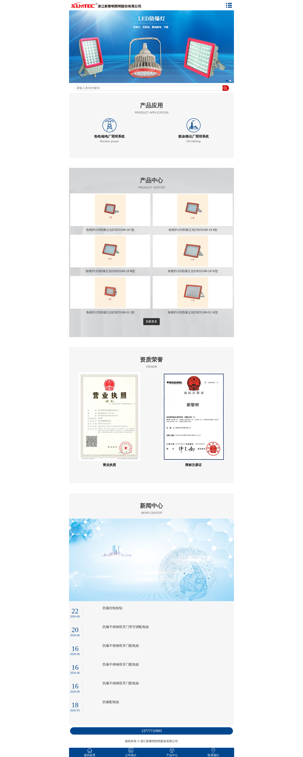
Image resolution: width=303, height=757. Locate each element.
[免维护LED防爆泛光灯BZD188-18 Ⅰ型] (110, 224)
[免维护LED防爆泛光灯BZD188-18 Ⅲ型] (110, 265)
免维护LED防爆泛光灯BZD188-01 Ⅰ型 (110, 312)
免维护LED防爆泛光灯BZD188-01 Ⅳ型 (193, 312)
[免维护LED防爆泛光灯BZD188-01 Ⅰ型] (110, 306)
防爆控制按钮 (112, 608)
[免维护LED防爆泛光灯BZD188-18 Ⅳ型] (192, 265)
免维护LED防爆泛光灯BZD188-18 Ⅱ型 (192, 229)
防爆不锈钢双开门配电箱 (121, 645)
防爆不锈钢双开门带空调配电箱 (126, 627)
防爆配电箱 (111, 702)
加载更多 (151, 321)
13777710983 (151, 731)
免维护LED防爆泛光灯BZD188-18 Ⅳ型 (193, 271)
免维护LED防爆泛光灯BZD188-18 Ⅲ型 (110, 271)
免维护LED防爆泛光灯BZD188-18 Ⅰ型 (110, 229)
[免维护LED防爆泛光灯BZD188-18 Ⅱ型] (192, 224)
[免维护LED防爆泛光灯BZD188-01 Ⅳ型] (192, 306)
